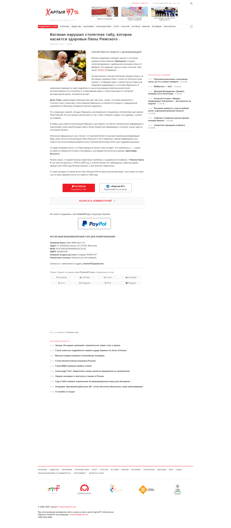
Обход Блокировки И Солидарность (54, 473)
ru (175, 3)
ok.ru (62, 283)
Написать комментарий (97, 201)
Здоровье (161, 469)
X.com (109, 277)
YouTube (86, 277)
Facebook (62, 277)
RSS (109, 283)
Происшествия (103, 27)
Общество (76, 27)
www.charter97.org (68, 507)
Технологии (170, 27)
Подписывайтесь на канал (115, 188)
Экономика (88, 27)
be (171, 3)
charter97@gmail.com (79, 514)
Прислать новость (140, 3)
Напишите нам (72, 332)
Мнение (146, 27)
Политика (64, 27)
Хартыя (62, 12)
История (136, 27)
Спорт (116, 27)
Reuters (101, 70)
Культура (125, 27)
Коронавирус (80, 473)
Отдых (179, 469)
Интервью (157, 27)
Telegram (132, 283)
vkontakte (132, 277)
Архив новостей (160, 3)
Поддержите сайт (78, 188)
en (179, 3)
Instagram (85, 283)
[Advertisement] (91, 309)
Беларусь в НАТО (96, 473)
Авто (171, 469)
